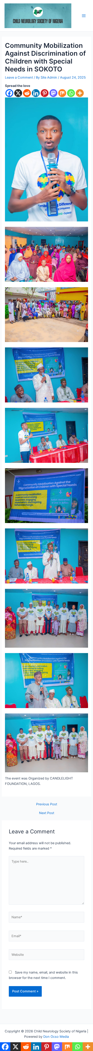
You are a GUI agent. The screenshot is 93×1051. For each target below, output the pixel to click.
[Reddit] (27, 93)
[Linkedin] (36, 93)
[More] (80, 93)
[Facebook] (9, 93)
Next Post (46, 813)
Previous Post (46, 804)
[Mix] (62, 93)
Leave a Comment (19, 77)
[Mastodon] (53, 93)
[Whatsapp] (71, 93)
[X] (18, 93)
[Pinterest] (45, 93)
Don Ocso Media (56, 1037)
